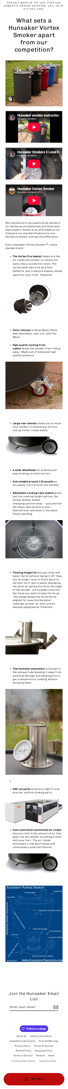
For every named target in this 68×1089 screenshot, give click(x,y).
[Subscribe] (55, 1007)
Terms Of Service (43, 1046)
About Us (21, 1036)
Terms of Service (23, 1055)
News (51, 1055)
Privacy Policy (22, 1046)
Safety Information (40, 1036)
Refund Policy (23, 1050)
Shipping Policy (43, 1050)
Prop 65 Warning (48, 1041)
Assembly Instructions (22, 1041)
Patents (40, 1055)
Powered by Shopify (48, 1061)
